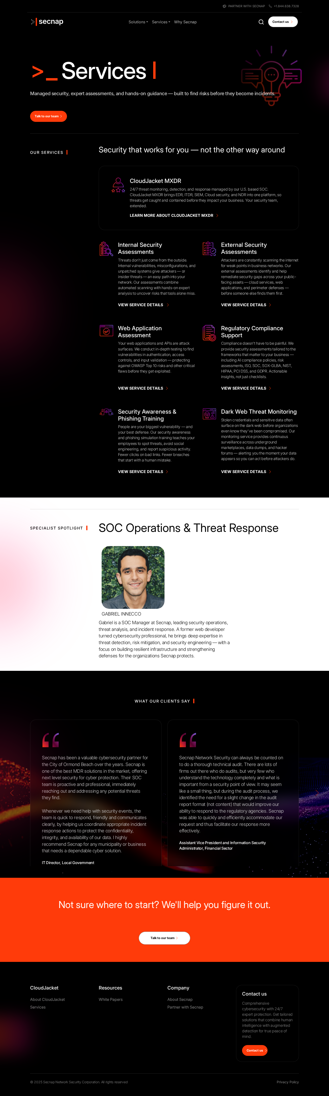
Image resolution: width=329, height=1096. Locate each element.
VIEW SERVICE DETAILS (142, 304)
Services (159, 21)
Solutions (137, 21)
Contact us (281, 22)
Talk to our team (47, 116)
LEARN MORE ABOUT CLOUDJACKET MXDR (172, 215)
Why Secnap (185, 21)
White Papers (111, 999)
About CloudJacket (47, 999)
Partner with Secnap (185, 1007)
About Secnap (180, 999)
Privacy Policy (288, 1082)
